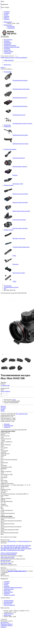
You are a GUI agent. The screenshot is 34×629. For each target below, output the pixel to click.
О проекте (7, 11)
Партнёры (7, 593)
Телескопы (7, 48)
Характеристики (8, 425)
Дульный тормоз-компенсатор (21, 247)
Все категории (8, 39)
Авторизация (11, 28)
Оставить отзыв (5, 385)
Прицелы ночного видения (20, 194)
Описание (7, 424)
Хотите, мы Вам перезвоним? (19, 57)
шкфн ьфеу (18, 547)
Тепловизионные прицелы (20, 80)
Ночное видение (8, 185)
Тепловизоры (7, 42)
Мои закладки (8, 603)
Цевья (14, 255)
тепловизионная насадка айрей (15, 550)
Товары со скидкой (9, 595)
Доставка (6, 13)
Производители (8, 592)
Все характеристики (22, 413)
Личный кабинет (9, 600)
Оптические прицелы (19, 158)
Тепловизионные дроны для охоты (22, 123)
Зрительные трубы (18, 183)
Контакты (6, 19)
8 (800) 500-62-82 (9, 60)
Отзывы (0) (7, 427)
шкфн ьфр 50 (25, 547)
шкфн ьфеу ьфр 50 (9, 547)
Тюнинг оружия (8, 51)
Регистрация (10, 26)
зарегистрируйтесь (24, 541)
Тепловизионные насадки (20, 97)
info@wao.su (7, 64)
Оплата (6, 14)
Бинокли (15, 175)
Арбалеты (7, 41)
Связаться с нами (9, 589)
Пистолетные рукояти (19, 273)
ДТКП (14, 281)
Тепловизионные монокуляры (21, 89)
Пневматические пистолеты (20, 143)
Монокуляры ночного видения (21, 211)
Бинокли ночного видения (20, 202)
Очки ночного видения (19, 219)
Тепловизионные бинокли (20, 106)
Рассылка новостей (9, 605)
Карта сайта (7, 590)
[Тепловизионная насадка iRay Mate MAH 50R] (4, 363)
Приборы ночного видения (11, 47)
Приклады (15, 264)
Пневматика (7, 44)
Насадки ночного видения (20, 228)
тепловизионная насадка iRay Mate (10, 548)
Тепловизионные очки (19, 115)
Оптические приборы (10, 45)
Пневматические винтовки (20, 135)
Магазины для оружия (19, 238)
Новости (6, 17)
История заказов (8, 602)
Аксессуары (7, 50)
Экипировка (7, 53)
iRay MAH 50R (26, 545)
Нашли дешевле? (5, 391)
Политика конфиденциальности (13, 587)
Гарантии (6, 16)
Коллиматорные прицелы (20, 166)
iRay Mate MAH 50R (9, 545)
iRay (2, 547)
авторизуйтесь (12, 541)
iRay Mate (19, 545)
